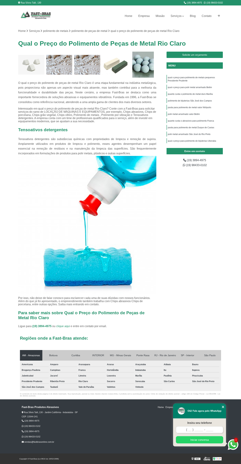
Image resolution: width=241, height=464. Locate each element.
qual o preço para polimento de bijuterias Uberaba (192, 141)
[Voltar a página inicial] (35, 16)
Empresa (144, 15)
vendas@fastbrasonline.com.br (39, 442)
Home (128, 15)
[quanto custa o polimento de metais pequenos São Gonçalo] (31, 65)
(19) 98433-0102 (214, 2)
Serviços (176, 15)
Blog (193, 15)
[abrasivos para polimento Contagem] (143, 65)
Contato (207, 15)
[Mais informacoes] (219, 16)
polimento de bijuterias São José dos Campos (190, 101)
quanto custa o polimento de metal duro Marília (190, 94)
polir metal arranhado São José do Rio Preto (189, 134)
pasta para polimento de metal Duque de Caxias (191, 127)
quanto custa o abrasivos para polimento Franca (191, 121)
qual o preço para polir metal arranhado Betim (190, 87)
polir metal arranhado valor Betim (184, 114)
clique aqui (63, 326)
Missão (160, 15)
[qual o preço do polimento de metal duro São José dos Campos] (87, 65)
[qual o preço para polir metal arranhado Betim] (59, 65)
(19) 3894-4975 (194, 2)
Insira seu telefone (199, 422)
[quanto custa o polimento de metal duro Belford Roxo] (115, 65)
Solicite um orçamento (194, 54)
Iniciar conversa (199, 439)
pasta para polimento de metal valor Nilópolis (190, 107)
